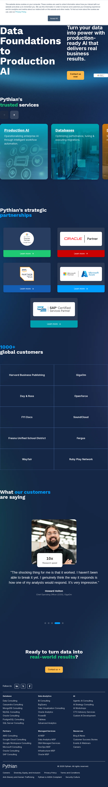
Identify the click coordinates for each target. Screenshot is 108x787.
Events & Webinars (82, 743)
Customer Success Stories (85, 739)
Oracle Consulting (11, 715)
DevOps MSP (44, 747)
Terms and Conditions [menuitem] (70, 773)
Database (7, 696)
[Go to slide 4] (57, 623)
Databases (64, 130)
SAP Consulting (10, 754)
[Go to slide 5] (63, 623)
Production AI (16, 130)
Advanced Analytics (47, 723)
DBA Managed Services (49, 743)
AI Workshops (79, 708)
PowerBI (42, 715)
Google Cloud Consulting (14, 739)
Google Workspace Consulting (17, 743)
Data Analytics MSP (47, 739)
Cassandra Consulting (13, 704)
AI (74, 696)
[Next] (14, 115)
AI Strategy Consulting (83, 704)
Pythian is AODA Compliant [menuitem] (50, 777)
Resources (78, 731)
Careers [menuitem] (6, 773)
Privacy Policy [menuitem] (50, 773)
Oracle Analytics (45, 712)
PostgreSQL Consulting (13, 719)
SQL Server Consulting (13, 723)
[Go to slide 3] (52, 623)
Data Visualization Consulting (51, 708)
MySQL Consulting (11, 712)
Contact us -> (54, 669)
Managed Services (46, 731)
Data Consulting (10, 701)
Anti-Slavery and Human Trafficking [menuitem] (18, 777)
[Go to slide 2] (49, 623)
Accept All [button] (54, 18)
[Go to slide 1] (45, 623)
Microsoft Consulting (12, 747)
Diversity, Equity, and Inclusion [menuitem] (27, 773)
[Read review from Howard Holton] (54, 565)
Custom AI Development (84, 715)
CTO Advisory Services (84, 712)
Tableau (42, 719)
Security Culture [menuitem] (73, 777)
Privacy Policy (20, 12)
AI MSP (41, 735)
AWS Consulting (10, 735)
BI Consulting (44, 701)
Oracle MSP (43, 754)
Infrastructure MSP (46, 751)
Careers (77, 747)
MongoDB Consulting (12, 708)
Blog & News (79, 735)
